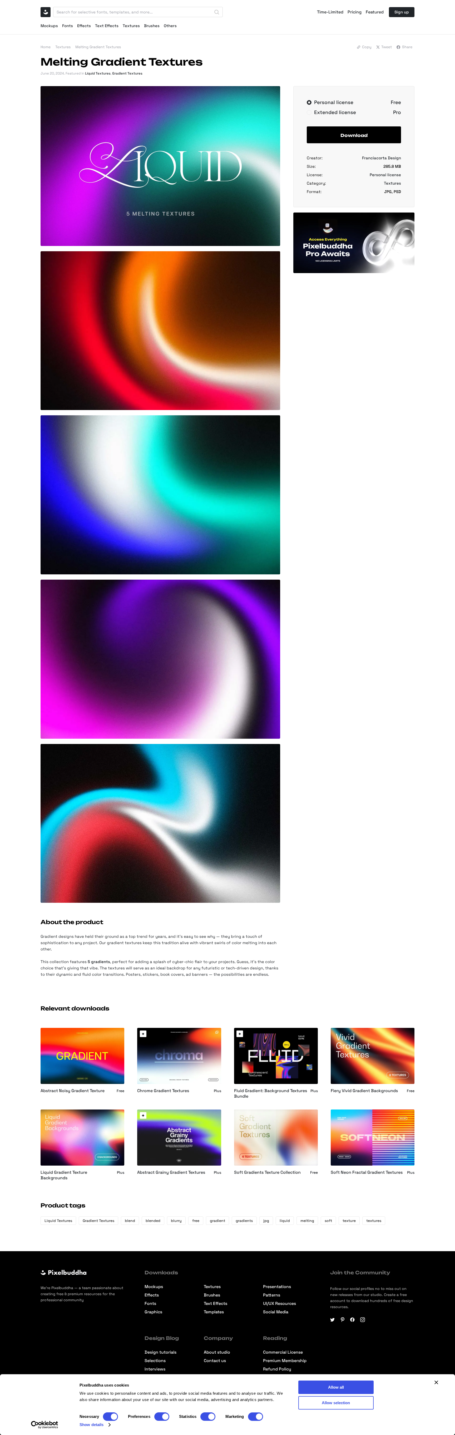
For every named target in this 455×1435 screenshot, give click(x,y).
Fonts (67, 25)
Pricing (355, 12)
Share (407, 47)
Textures (131, 25)
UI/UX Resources (279, 1303)
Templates (214, 1312)
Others (170, 25)
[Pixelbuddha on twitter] (332, 1319)
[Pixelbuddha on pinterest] (342, 1319)
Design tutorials (160, 1352)
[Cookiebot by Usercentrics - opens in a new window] (45, 1425)
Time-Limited (330, 12)
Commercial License (283, 1352)
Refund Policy (277, 1369)
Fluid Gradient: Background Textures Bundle (270, 1093)
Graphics (153, 1312)
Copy (367, 47)
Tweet (386, 47)
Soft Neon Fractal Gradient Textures (367, 1172)
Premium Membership (284, 1361)
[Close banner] (436, 1382)
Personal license (385, 174)
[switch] (161, 1416)
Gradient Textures (127, 73)
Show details (91, 1424)
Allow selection (336, 1403)
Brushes (152, 25)
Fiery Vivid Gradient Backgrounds (364, 1090)
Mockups (49, 25)
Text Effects (106, 25)
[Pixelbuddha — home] (46, 12)
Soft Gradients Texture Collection (267, 1172)
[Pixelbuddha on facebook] (352, 1319)
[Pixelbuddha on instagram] (362, 1319)
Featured (375, 12)
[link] (143, 1033)
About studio (217, 1352)
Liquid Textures (98, 73)
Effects (84, 25)
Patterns (271, 1295)
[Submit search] (216, 12)
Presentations (277, 1287)
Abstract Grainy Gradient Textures (171, 1172)
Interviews (155, 1369)
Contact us (215, 1361)
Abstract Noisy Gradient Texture (73, 1090)
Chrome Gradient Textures (163, 1090)
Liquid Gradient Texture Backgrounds (64, 1175)
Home (46, 47)
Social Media (275, 1312)
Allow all (336, 1387)
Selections (155, 1361)
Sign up (401, 11)
